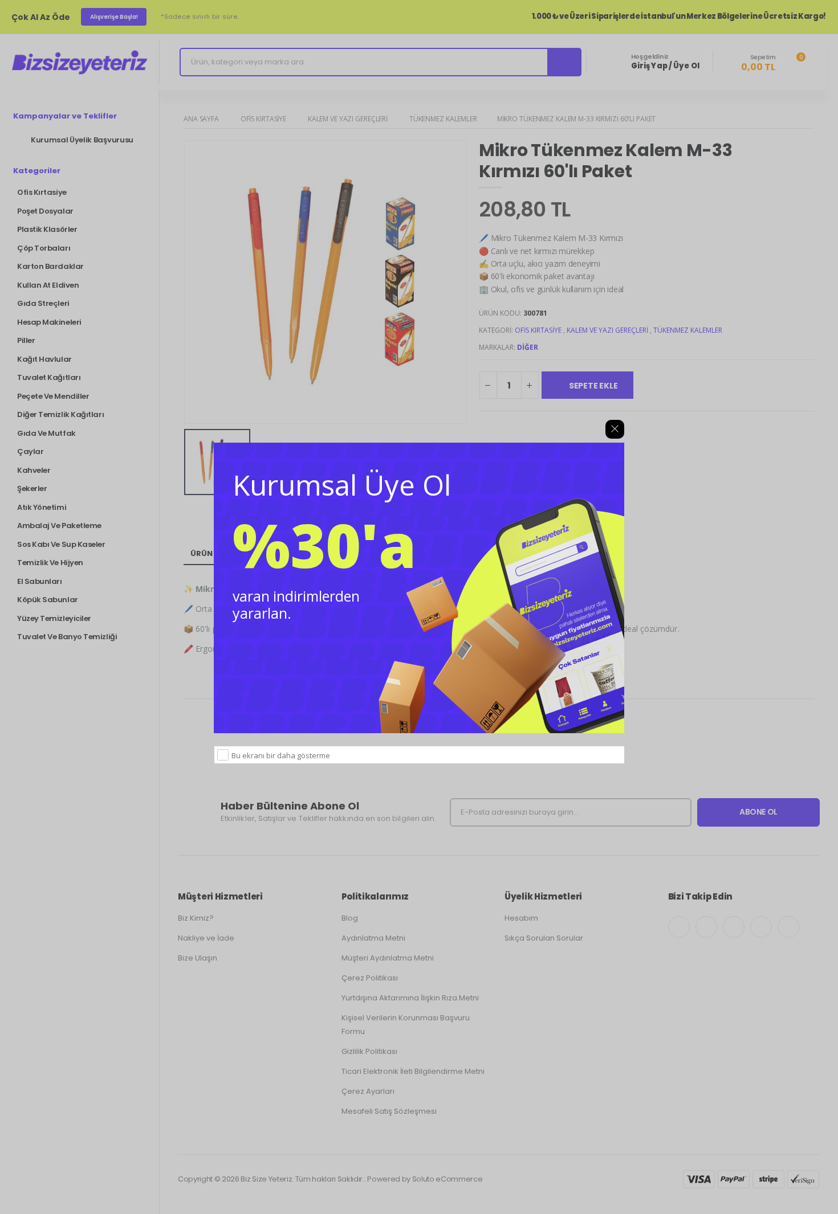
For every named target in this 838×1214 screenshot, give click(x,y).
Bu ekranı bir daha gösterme (280, 755)
